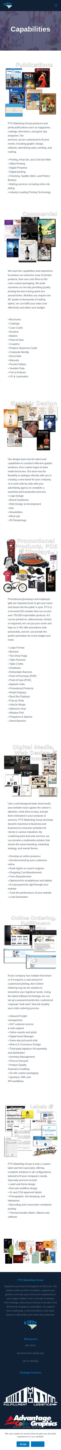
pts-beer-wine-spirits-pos (30, 1353)
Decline (37, 1444)
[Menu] (56, 5)
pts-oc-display (30, 1361)
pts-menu (30, 1345)
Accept (23, 1444)
